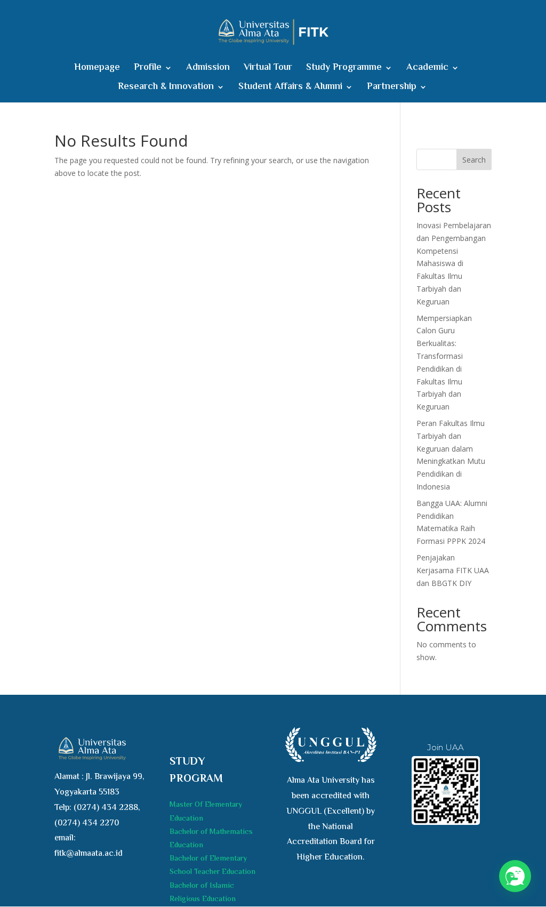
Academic (427, 69)
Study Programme (344, 69)
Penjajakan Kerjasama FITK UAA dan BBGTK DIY (452, 570)
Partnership (391, 88)
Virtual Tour (268, 69)
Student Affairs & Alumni (290, 88)
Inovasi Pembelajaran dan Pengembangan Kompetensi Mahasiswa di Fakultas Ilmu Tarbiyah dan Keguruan (453, 263)
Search (474, 160)
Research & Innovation (166, 88)
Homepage (97, 69)
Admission (208, 69)
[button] (515, 876)
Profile (148, 69)
